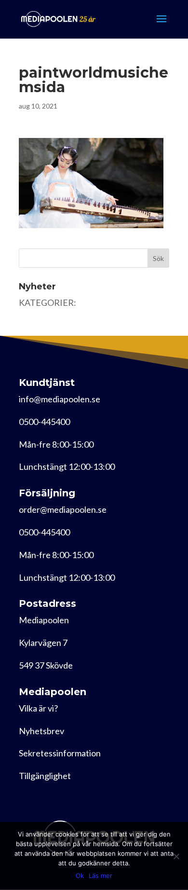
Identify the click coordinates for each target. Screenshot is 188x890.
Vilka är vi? (38, 708)
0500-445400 (44, 421)
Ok (80, 875)
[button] (91, 183)
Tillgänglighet (45, 775)
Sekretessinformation (60, 753)
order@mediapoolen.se (63, 509)
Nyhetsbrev (41, 731)
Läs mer (100, 875)
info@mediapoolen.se (59, 399)
